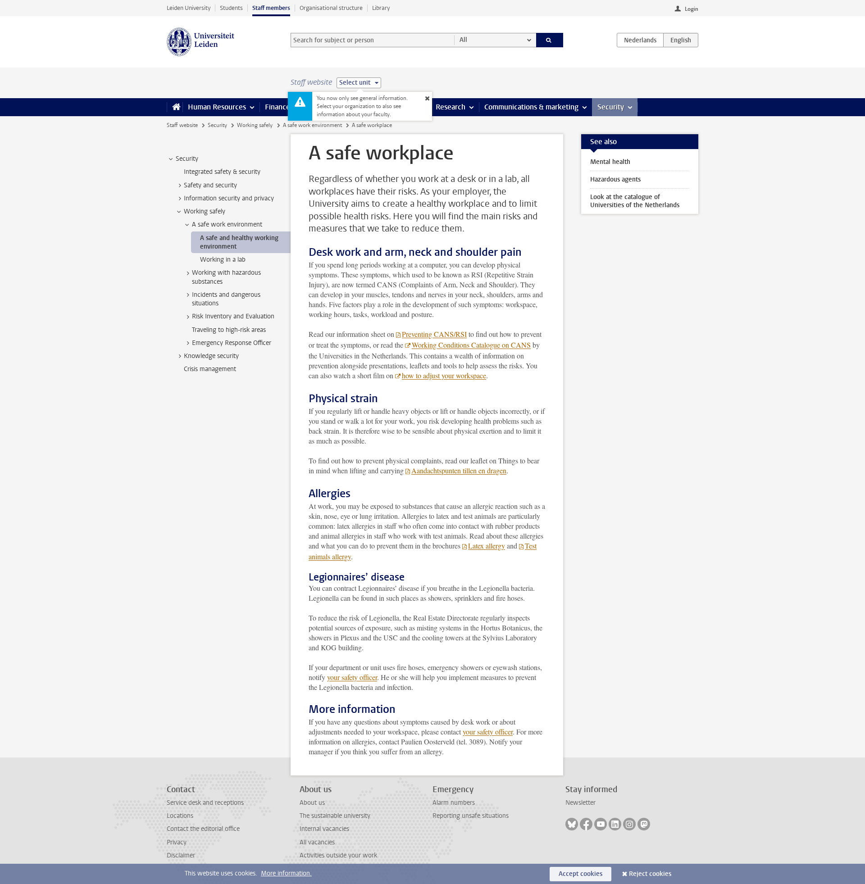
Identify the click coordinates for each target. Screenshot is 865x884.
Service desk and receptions (205, 802)
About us (312, 802)
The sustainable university (335, 815)
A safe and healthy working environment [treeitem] (239, 242)
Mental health (610, 162)
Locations (180, 815)
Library (381, 8)
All (463, 40)
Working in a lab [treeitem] (223, 259)
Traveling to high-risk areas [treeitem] (229, 330)
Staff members (271, 8)
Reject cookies (650, 874)
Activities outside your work (338, 855)
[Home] (174, 107)
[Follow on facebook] (586, 824)
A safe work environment (312, 125)
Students (231, 8)
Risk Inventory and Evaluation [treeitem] (233, 316)
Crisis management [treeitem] (210, 369)
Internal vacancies (324, 829)
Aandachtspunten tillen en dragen (458, 470)
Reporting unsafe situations (470, 815)
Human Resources (217, 107)
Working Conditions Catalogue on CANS (471, 344)
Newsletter (580, 802)
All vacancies (317, 842)
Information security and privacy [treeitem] (229, 198)
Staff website (182, 125)
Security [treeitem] (187, 158)
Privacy (177, 842)
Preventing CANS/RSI (434, 334)
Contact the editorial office (203, 829)
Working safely (255, 125)
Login (691, 9)
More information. (286, 873)
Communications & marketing (531, 107)
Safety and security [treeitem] (210, 185)
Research (450, 107)
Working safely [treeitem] (204, 211)
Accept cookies (580, 874)
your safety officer (352, 677)
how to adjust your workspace (444, 375)
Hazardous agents (615, 179)
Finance (277, 107)
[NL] (640, 40)
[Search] (550, 40)
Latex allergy (486, 545)
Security (610, 107)
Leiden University (188, 8)
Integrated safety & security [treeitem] (222, 172)
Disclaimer (181, 855)
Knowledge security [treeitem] (211, 356)
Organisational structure (331, 8)
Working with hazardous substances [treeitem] (226, 277)
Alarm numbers (453, 802)
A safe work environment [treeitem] (227, 224)
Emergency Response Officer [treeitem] (231, 343)
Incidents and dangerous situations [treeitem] (226, 299)
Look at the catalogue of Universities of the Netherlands (634, 201)
